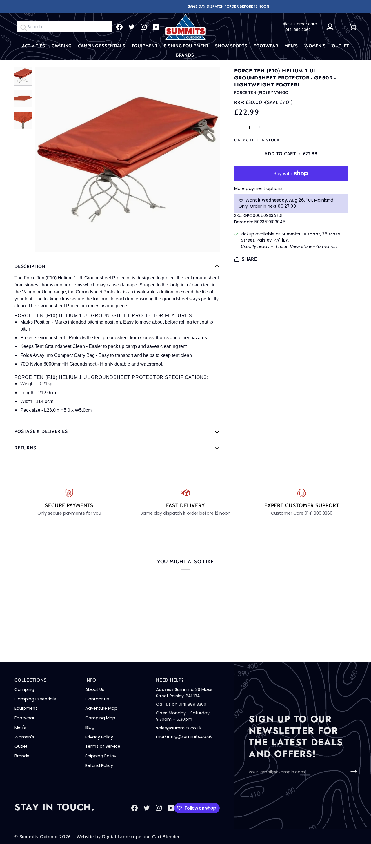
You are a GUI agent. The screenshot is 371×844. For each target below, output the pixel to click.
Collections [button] (30, 680)
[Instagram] (144, 27)
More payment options (258, 188)
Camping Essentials (35, 699)
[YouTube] (156, 27)
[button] (33, 46)
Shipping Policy (100, 756)
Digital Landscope (121, 836)
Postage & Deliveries (41, 431)
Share (249, 259)
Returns (25, 448)
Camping (24, 689)
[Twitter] (131, 27)
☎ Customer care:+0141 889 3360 (300, 26)
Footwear (24, 718)
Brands (21, 756)
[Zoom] (127, 159)
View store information (313, 246)
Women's (24, 737)
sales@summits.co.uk (178, 728)
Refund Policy (99, 765)
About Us (94, 689)
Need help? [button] (170, 680)
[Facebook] (119, 27)
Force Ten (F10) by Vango (261, 92)
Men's (20, 727)
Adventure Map (101, 708)
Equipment (25, 708)
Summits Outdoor (38, 836)
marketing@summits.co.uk (184, 736)
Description (30, 266)
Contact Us (97, 699)
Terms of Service (102, 746)
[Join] (352, 771)
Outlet (21, 746)
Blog (89, 727)
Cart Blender (165, 836)
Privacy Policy (99, 737)
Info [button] (90, 680)
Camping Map (100, 718)
